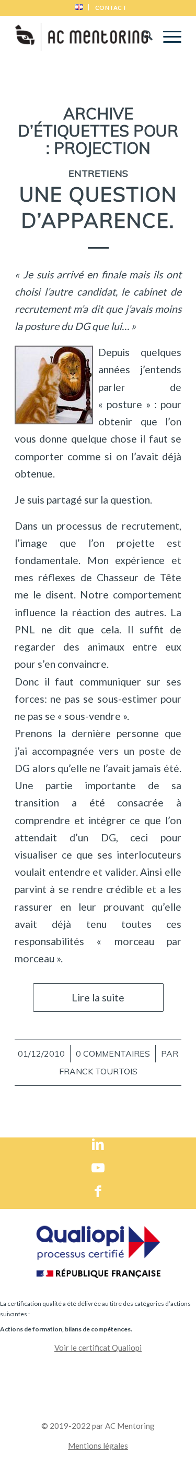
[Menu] (167, 37)
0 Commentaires (113, 1053)
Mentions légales (98, 1445)
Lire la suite (98, 997)
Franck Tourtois (98, 1071)
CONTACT (111, 7)
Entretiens (98, 173)
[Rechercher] (142, 37)
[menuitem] (79, 7)
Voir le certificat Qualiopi (98, 1347)
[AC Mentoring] (81, 37)
